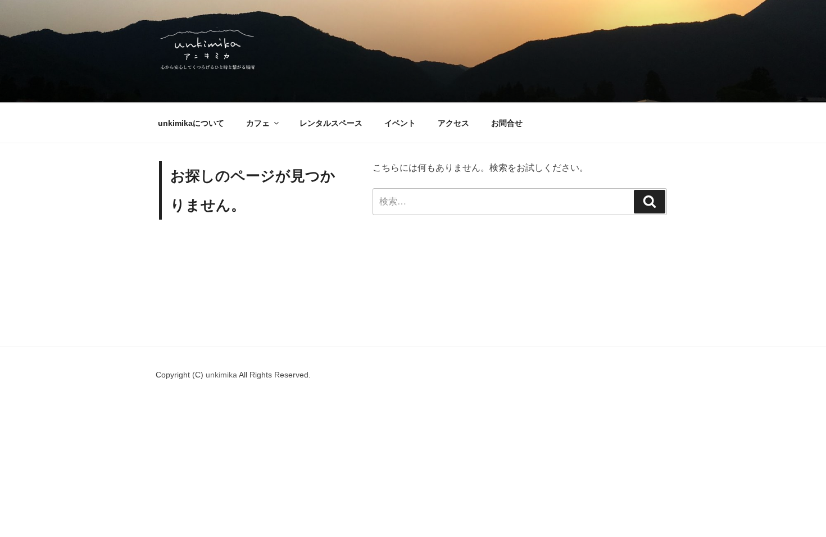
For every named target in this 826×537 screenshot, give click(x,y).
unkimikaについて (191, 123)
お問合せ (507, 123)
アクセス (453, 123)
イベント (400, 123)
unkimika (222, 374)
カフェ (258, 123)
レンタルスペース (330, 123)
